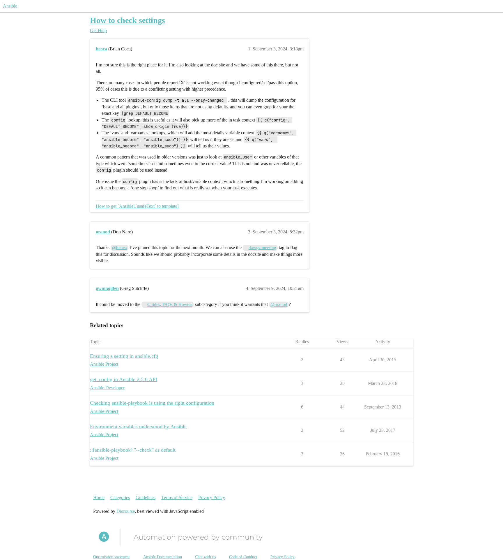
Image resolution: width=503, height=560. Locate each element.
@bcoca (119, 247)
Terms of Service (176, 497)
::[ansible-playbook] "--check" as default (133, 450)
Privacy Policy (211, 497)
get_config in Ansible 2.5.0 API (123, 379)
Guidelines (145, 497)
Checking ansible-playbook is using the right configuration (152, 403)
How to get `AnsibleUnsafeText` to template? (137, 206)
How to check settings (127, 20)
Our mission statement (111, 557)
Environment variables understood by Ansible (138, 426)
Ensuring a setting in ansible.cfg (124, 356)
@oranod (278, 304)
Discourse (125, 511)
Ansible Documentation (162, 557)
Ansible (10, 5)
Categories (120, 497)
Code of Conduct (243, 557)
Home (99, 497)
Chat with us (205, 557)
